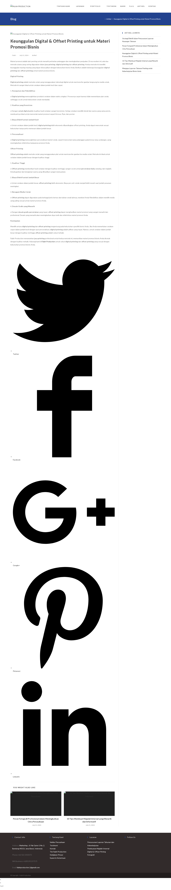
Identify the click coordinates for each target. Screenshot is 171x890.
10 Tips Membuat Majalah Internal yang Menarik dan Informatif (89, 820)
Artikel (34, 55)
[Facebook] (125, 844)
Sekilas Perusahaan (57, 842)
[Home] (103, 19)
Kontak (53, 849)
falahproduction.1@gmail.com (28, 867)
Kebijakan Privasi (56, 855)
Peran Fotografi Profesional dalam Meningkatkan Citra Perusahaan (36, 820)
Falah (14, 55)
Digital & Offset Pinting (96, 852)
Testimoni (54, 845)
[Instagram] (125, 850)
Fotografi (91, 855)
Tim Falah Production (58, 852)
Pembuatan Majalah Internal (98, 849)
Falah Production (48, 241)
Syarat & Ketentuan (57, 858)
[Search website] (160, 6)
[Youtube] (125, 856)
